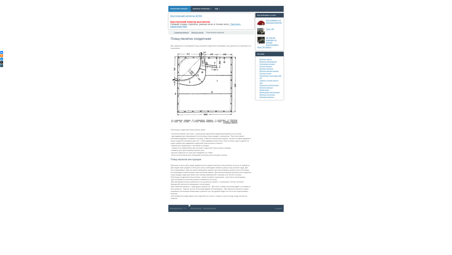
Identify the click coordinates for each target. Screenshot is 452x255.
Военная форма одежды (269, 71)
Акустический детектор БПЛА (186, 16)
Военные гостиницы (267, 95)
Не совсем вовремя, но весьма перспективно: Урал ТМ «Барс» (267, 42)
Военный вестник (176, 208)
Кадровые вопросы (267, 97)
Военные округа (266, 59)
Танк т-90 (270, 29)
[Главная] (170, 32)
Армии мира (264, 90)
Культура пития (265, 73)
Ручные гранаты (266, 66)
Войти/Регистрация (209, 208)
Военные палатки (266, 69)
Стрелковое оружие (267, 64)
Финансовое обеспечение (270, 92)
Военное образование (268, 62)
